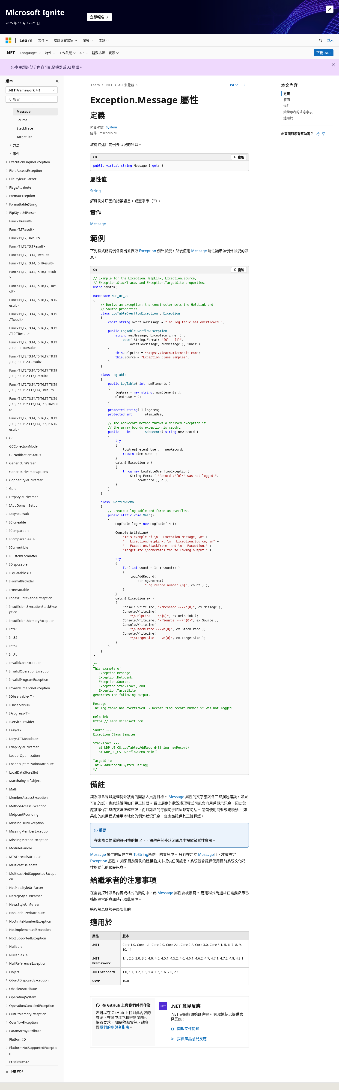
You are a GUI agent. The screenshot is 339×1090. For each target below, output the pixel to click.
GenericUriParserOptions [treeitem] (28, 471)
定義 (286, 93)
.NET (109, 85)
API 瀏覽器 (126, 85)
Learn (95, 85)
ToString (141, 854)
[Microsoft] (9, 40)
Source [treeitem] (22, 120)
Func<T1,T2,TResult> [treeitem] (25, 238)
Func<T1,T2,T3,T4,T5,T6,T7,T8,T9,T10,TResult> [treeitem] (33, 331)
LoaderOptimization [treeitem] (24, 755)
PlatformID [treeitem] (17, 1039)
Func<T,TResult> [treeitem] (21, 229)
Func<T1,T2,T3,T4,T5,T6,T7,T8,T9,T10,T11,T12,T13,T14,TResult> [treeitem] (33, 387)
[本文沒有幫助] (323, 133)
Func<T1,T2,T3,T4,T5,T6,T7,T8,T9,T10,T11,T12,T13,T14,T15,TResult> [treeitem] (33, 404)
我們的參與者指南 (114, 1027)
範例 (286, 99)
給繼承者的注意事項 (297, 112)
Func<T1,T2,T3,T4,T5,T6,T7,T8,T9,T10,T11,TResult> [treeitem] (33, 345)
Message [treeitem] (23, 111)
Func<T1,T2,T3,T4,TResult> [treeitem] (29, 255)
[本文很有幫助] (318, 133)
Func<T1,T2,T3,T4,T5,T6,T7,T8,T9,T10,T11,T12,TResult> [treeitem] (33, 359)
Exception (147, 250)
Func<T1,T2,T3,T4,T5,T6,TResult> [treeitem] (32, 274)
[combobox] (32, 90)
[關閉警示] (329, 9)
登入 (330, 40)
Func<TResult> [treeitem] (20, 221)
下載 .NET (323, 53)
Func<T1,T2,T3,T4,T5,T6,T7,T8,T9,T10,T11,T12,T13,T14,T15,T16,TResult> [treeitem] (33, 424)
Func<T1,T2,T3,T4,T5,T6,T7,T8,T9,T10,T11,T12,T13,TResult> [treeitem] (33, 373)
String (95, 190)
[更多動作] (245, 85)
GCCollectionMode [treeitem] (23, 446)
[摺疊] (57, 81)
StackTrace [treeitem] (25, 128)
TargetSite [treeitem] (24, 137)
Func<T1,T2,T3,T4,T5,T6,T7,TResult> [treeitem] (32, 289)
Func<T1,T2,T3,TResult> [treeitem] (27, 246)
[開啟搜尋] (320, 40)
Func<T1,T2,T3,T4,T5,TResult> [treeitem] (31, 263)
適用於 (288, 118)
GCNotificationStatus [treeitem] (25, 455)
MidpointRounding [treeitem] (24, 814)
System (111, 127)
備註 (286, 105)
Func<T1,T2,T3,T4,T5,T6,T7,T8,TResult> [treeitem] (33, 303)
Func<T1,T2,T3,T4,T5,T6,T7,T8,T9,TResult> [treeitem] (33, 317)
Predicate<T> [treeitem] (19, 1062)
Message (98, 223)
